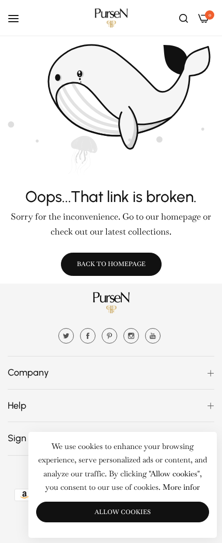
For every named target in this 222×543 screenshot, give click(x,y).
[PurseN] (111, 18)
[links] (67, 335)
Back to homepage (111, 264)
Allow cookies (122, 512)
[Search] (183, 17)
